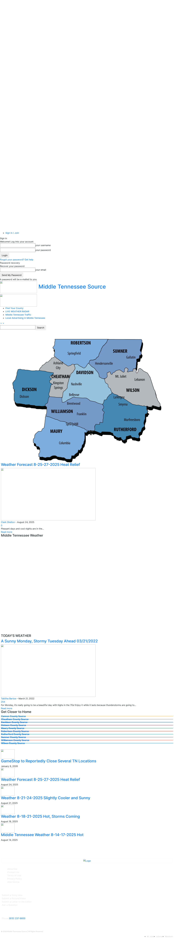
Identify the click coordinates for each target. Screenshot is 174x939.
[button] (1, 323)
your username (43, 245)
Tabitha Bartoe (8, 698)
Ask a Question (9, 905)
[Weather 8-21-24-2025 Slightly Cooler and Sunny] (8, 790)
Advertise (12, 869)
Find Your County (14, 308)
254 (3, 701)
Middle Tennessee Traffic (18, 314)
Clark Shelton (8, 522)
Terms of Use (14, 875)
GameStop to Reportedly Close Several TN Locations (48, 761)
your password (43, 250)
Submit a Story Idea (12, 895)
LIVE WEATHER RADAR (17, 311)
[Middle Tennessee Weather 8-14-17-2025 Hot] (8, 827)
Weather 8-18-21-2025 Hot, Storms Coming (40, 816)
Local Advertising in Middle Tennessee (25, 318)
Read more (6, 532)
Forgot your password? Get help (16, 259)
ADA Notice (13, 882)
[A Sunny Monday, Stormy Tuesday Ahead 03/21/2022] (48, 670)
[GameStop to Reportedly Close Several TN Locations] (8, 753)
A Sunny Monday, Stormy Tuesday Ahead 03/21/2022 (49, 641)
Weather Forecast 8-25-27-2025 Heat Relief (40, 464)
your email (40, 269)
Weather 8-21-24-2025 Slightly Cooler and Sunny (45, 798)
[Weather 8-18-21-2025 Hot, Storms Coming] (8, 809)
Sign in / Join (12, 233)
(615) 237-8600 (17, 918)
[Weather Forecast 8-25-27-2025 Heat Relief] (48, 494)
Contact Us (13, 872)
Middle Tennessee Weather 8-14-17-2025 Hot (42, 834)
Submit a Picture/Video (14, 898)
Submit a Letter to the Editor (17, 901)
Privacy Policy (14, 878)
